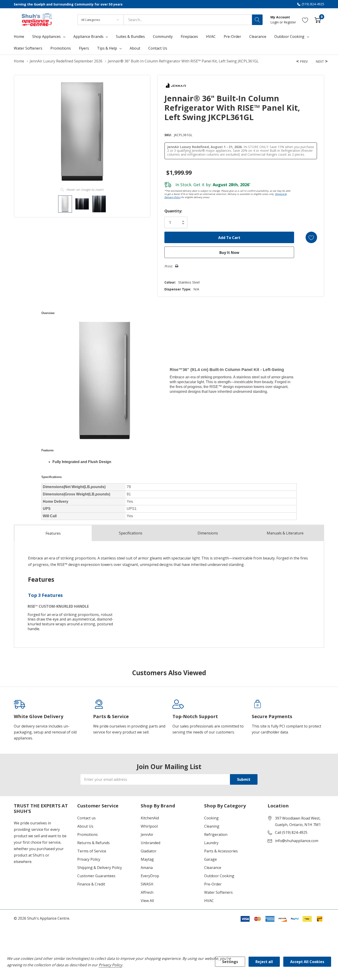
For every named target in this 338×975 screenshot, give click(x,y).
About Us (85, 826)
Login (275, 22)
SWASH (147, 884)
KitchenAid (150, 817)
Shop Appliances (46, 36)
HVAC (209, 900)
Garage (210, 859)
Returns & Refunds (93, 842)
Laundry (211, 842)
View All (147, 900)
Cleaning (211, 826)
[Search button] (257, 19)
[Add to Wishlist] (311, 237)
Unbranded (150, 842)
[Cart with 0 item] (318, 19)
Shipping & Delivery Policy (99, 867)
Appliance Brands (88, 36)
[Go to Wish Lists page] (305, 19)
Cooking (211, 817)
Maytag (147, 859)
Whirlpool (149, 826)
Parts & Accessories (221, 851)
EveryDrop (150, 875)
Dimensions (208, 533)
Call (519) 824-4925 (291, 832)
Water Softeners (218, 892)
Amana (147, 867)
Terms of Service (91, 851)
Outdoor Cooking (289, 36)
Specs (130, 533)
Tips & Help (107, 48)
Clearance (212, 867)
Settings (230, 961)
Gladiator (149, 851)
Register (290, 22)
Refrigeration (215, 834)
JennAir (147, 834)
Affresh (147, 892)
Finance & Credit (91, 884)
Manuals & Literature (285, 533)
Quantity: (173, 211)
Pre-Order (213, 884)
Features (53, 533)
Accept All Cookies (307, 961)
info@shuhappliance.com (296, 840)
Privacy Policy (88, 859)
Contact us (86, 817)
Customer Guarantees (96, 875)
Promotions (87, 834)
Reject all (264, 961)
